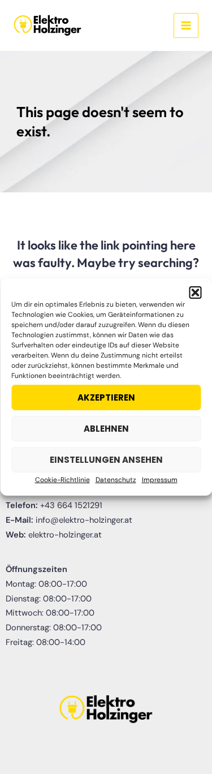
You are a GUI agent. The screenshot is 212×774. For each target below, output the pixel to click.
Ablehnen (106, 429)
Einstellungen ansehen (106, 460)
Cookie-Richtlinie (62, 479)
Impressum (160, 479)
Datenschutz (116, 479)
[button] (195, 292)
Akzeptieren (106, 397)
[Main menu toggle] (186, 25)
